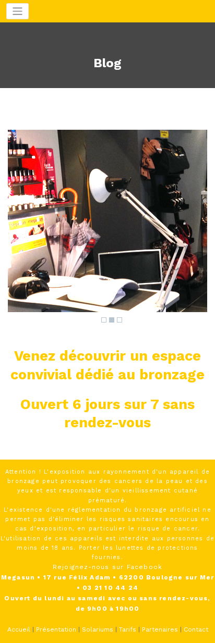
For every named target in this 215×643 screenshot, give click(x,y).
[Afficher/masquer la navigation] (17, 11)
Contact (196, 629)
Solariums (97, 629)
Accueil (18, 629)
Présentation (56, 629)
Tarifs (127, 629)
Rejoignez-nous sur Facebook (107, 567)
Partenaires (160, 629)
